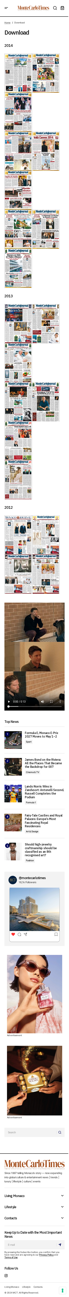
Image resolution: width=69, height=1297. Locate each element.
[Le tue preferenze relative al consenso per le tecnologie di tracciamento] (62, 1290)
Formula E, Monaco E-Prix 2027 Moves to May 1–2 (41, 734)
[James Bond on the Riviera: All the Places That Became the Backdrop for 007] (13, 767)
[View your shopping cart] (62, 8)
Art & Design (32, 831)
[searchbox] (30, 1132)
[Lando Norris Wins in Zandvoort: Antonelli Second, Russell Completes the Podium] (13, 793)
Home (7, 22)
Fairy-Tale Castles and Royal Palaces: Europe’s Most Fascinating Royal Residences (44, 821)
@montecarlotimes (32, 878)
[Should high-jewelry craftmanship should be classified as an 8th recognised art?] (13, 851)
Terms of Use (11, 1257)
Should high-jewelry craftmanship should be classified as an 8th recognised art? (41, 850)
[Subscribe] (60, 1245)
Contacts (10, 1218)
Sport (28, 741)
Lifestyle (10, 1207)
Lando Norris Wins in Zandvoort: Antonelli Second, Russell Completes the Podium (44, 792)
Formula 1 (31, 802)
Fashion (30, 860)
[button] (6, 8)
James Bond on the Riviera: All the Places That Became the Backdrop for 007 (43, 763)
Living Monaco (14, 1196)
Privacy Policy (46, 1254)
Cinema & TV (32, 772)
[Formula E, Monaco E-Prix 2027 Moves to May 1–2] (13, 740)
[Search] (60, 1132)
